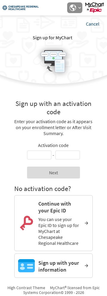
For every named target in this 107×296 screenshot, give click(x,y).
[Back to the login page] (20, 7)
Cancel (92, 24)
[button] (74, 7)
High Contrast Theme (26, 287)
